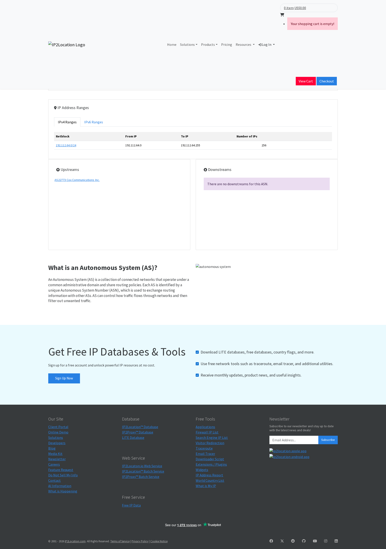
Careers (54, 464)
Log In (266, 44)
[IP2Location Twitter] (282, 541)
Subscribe (328, 440)
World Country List (210, 480)
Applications (205, 427)
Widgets (202, 469)
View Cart (306, 81)
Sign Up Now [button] (64, 378)
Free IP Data (131, 505)
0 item (289, 8)
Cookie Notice (159, 541)
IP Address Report (209, 475)
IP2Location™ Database (140, 427)
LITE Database (133, 437)
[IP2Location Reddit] (293, 541)
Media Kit (55, 453)
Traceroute (204, 448)
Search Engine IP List (212, 437)
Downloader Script (210, 459)
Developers (56, 443)
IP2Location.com (75, 541)
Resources (244, 44)
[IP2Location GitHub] (304, 541)
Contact (54, 480)
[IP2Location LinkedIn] (336, 541)
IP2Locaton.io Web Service (142, 466)
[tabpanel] (193, 142)
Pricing (226, 44)
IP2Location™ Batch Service (143, 471)
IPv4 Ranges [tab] (67, 122)
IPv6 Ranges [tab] (93, 122)
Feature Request (60, 469)
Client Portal (58, 427)
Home (171, 44)
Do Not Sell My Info (63, 475)
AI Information (59, 486)
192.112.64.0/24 (66, 145)
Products (208, 44)
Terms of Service (120, 541)
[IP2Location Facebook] (271, 541)
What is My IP (206, 486)
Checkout (326, 81)
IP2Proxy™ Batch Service (140, 476)
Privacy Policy (140, 541)
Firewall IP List (207, 432)
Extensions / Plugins (211, 464)
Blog (52, 448)
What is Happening (62, 491)
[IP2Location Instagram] (325, 541)
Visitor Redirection (210, 443)
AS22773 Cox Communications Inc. (77, 180)
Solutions (187, 44)
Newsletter (57, 459)
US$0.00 (300, 8)
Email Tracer (205, 453)
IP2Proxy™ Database (137, 432)
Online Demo (58, 432)
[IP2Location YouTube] (315, 541)
